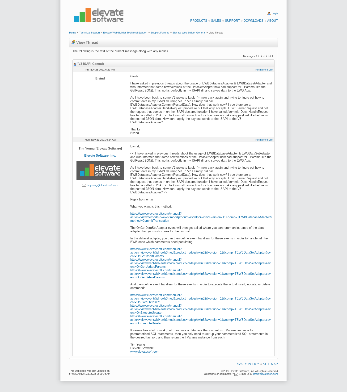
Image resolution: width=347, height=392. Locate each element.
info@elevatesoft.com (265, 373)
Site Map (270, 364)
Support (232, 20)
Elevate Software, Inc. (100, 155)
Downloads (253, 20)
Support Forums (160, 32)
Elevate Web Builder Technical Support (125, 32)
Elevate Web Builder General (189, 32)
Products (198, 20)
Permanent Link (264, 69)
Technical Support (89, 32)
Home (72, 32)
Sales (216, 20)
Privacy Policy (246, 364)
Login (275, 13)
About (272, 20)
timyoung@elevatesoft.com (102, 185)
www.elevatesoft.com (144, 351)
